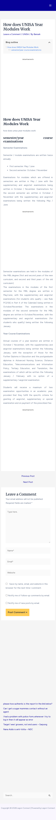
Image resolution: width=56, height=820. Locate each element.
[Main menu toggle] (50, 5)
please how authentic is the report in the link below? (27, 703)
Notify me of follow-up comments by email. (29, 595)
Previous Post (28, 476)
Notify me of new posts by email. (24, 603)
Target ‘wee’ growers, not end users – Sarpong (25, 724)
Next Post (28, 482)
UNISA (26, 34)
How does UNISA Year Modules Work (22, 47)
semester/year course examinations (26, 50)
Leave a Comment (12, 34)
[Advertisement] (28, 89)
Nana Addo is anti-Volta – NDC (18, 729)
